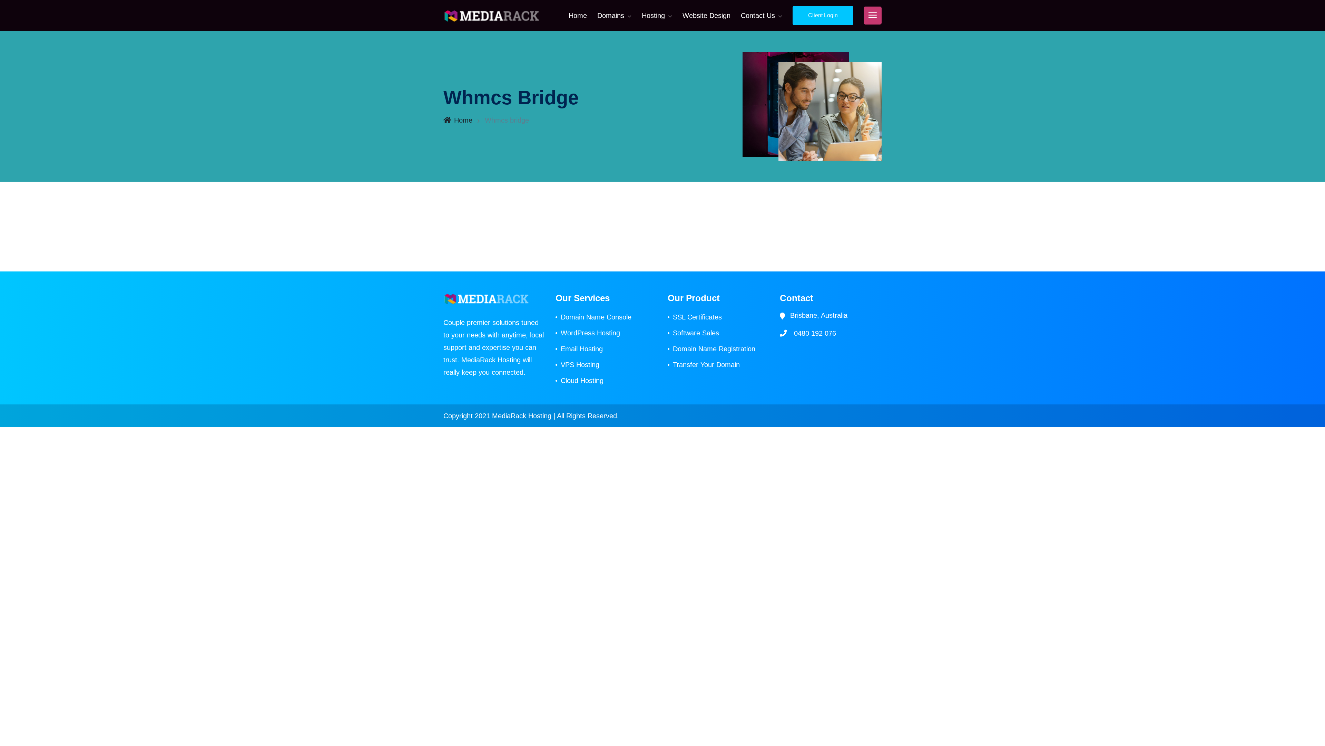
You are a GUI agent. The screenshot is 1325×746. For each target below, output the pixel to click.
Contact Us (758, 15)
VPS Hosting (580, 365)
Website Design (706, 15)
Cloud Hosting (582, 380)
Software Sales (696, 333)
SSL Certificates (697, 317)
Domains (610, 15)
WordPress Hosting (590, 333)
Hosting (653, 15)
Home (578, 15)
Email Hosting (582, 349)
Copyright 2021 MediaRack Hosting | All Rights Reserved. (531, 416)
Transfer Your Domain (706, 365)
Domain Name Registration (714, 349)
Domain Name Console (596, 317)
